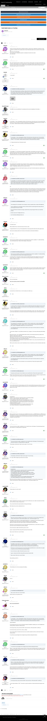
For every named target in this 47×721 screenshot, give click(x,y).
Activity (8, 5)
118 (5, 125)
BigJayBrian (5, 160)
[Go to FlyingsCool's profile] (5, 135)
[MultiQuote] (10, 57)
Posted (13, 46)
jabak (5, 175)
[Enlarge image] (12, 98)
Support (36, 1)
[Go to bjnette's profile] (5, 397)
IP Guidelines (14, 717)
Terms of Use (5, 717)
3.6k (5, 113)
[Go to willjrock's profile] (5, 352)
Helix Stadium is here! (23, 19)
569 (5, 138)
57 (5, 228)
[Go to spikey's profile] (5, 291)
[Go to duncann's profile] (5, 89)
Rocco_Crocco (5, 276)
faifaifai (5, 317)
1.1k (5, 400)
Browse (3, 5)
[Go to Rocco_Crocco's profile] (5, 279)
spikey (5, 287)
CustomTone (24, 1)
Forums (2, 7)
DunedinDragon (5, 106)
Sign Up (44, 4)
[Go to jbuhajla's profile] (5, 75)
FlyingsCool (5, 131)
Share (4, 33)
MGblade (6, 30)
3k (5, 504)
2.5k (5, 79)
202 (5, 243)
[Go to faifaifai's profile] (5, 321)
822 (5, 283)
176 (5, 608)
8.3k (5, 66)
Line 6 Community (6, 2)
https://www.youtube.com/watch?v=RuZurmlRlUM (17, 281)
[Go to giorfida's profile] (5, 616)
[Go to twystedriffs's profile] (5, 385)
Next (5, 690)
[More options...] (11, 45)
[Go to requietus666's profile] (5, 489)
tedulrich (5, 118)
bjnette (5, 393)
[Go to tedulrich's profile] (5, 122)
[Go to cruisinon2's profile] (5, 63)
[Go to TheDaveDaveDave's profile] (5, 605)
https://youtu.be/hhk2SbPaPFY (14, 603)
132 (5, 389)
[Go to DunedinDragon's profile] (5, 109)
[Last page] (7, 43)
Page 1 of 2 (10, 690)
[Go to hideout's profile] (5, 414)
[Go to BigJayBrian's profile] (5, 164)
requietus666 (5, 486)
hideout (5, 423)
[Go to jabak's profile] (5, 178)
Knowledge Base (7, 7)
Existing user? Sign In (38, 4)
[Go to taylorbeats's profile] (5, 240)
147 (5, 52)
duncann (5, 85)
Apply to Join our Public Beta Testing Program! (23, 14)
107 (5, 493)
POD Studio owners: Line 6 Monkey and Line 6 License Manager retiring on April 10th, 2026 (24, 22)
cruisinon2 (5, 59)
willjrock (5, 348)
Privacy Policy (9, 717)
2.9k (5, 92)
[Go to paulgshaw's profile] (5, 567)
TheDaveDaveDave (5, 601)
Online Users (13, 7)
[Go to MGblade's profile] (3, 31)
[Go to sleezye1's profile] (5, 225)
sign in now (21, 694)
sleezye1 (5, 221)
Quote (13, 69)
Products (18, 1)
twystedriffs (5, 382)
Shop (40, 1)
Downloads (30, 1)
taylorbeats (5, 236)
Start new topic (33, 39)
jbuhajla (5, 72)
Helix (11, 31)
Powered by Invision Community (23, 719)
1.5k (5, 430)
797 (5, 470)
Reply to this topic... (10, 698)
